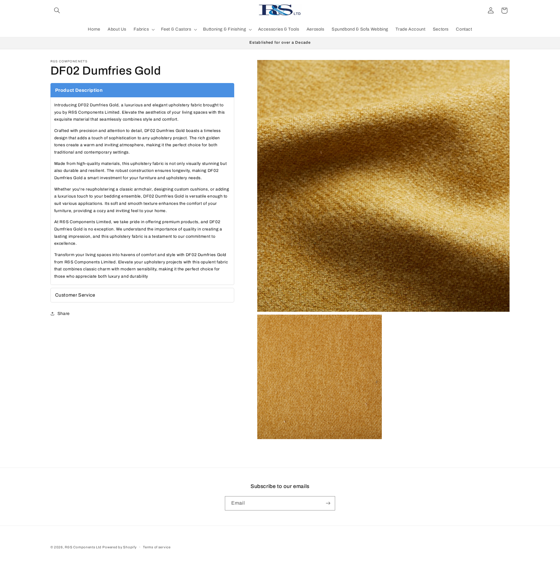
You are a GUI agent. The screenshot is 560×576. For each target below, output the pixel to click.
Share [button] (63, 313)
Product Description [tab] (79, 90)
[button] (57, 10)
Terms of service (157, 547)
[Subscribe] (328, 503)
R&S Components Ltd (83, 547)
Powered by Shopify (119, 547)
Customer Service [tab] (75, 295)
